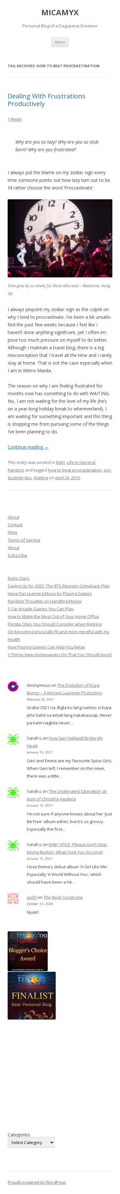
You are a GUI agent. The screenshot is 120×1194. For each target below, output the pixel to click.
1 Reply (15, 119)
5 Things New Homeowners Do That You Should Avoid (59, 654)
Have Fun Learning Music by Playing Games (50, 593)
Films (12, 532)
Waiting (41, 477)
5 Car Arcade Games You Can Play (41, 609)
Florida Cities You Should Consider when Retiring (54, 624)
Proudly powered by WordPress (37, 1182)
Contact (15, 525)
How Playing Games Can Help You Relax (46, 647)
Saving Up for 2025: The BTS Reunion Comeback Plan (59, 586)
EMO (60, 462)
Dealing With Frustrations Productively (46, 100)
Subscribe (17, 555)
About (13, 517)
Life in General (81, 462)
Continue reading (28, 447)
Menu (60, 41)
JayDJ (31, 897)
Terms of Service (24, 540)
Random (16, 470)
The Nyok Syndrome (63, 897)
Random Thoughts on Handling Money (45, 601)
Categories (19, 1135)
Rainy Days (18, 578)
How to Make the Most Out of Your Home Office (53, 616)
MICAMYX (60, 13)
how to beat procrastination (75, 470)
